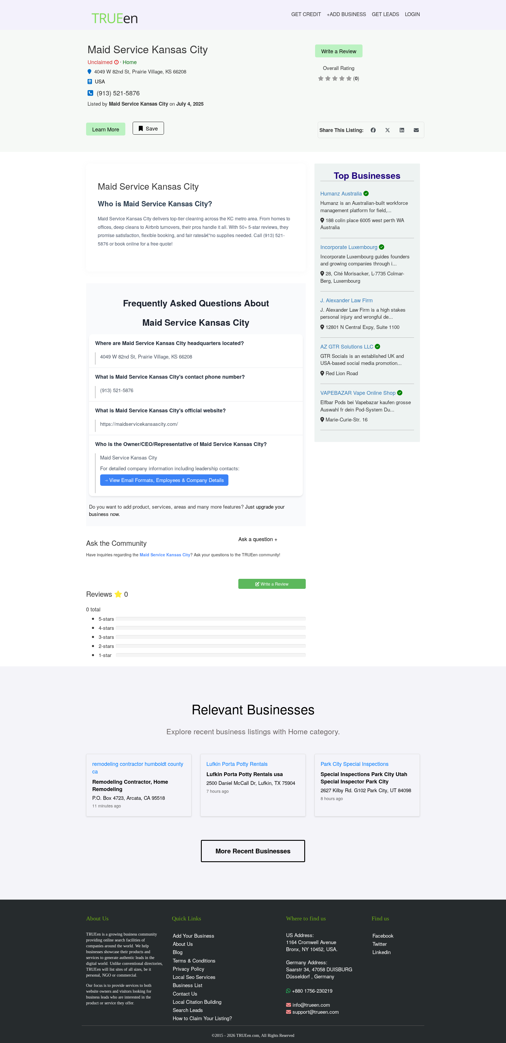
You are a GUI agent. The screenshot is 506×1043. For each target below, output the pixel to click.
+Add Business (346, 14)
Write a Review (338, 51)
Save (150, 128)
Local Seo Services (194, 976)
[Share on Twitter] (387, 130)
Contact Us (185, 993)
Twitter (379, 943)
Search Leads (188, 1009)
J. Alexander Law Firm (346, 300)
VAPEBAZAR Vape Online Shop (358, 392)
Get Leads (385, 14)
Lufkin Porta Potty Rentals (237, 763)
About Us (183, 943)
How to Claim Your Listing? (202, 1018)
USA (100, 81)
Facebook (383, 935)
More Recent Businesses (253, 850)
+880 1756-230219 (311, 990)
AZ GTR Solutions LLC (347, 346)
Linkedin (381, 951)
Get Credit (306, 14)
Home (130, 62)
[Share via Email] (416, 130)
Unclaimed (102, 62)
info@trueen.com (311, 1004)
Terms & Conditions (194, 960)
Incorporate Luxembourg (349, 247)
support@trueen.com (316, 1011)
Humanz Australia (341, 193)
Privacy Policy (188, 968)
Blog (177, 951)
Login (412, 14)
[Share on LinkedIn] (401, 130)
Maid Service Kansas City (165, 554)
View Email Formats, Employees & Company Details (164, 479)
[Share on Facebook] (373, 130)
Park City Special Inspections (355, 763)
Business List (187, 985)
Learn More (105, 129)
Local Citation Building (197, 1001)
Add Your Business (193, 935)
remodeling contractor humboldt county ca (137, 767)
